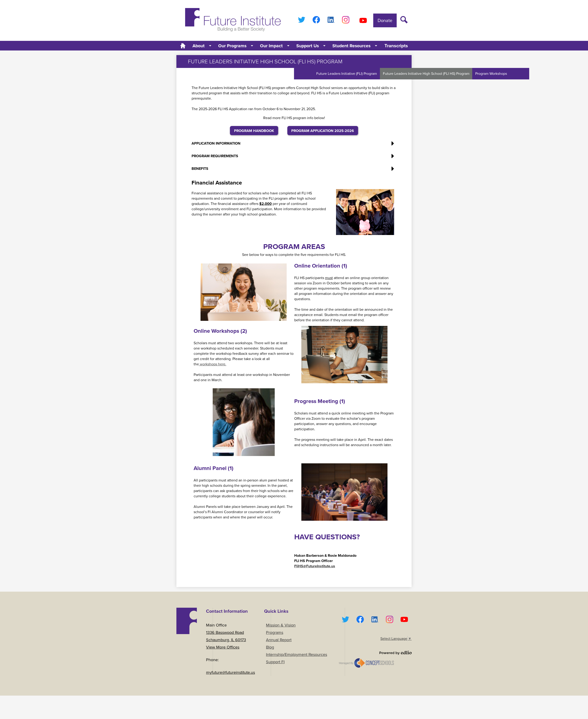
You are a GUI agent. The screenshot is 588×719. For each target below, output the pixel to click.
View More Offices (222, 647)
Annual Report (278, 640)
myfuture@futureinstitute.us (230, 672)
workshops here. (212, 364)
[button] (202, 45)
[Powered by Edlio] (375, 652)
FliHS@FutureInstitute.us (314, 566)
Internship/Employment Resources (296, 654)
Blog (270, 647)
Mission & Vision (281, 625)
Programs (274, 632)
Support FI (275, 662)
